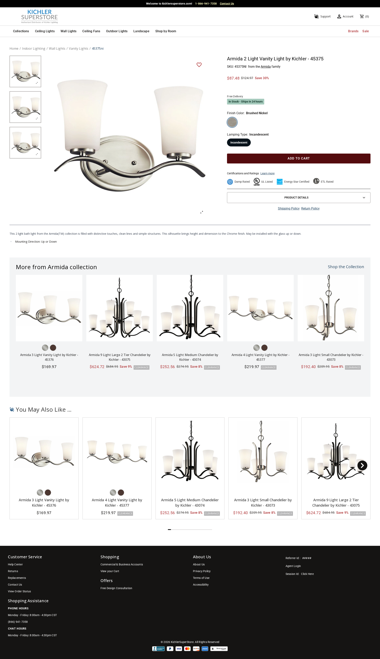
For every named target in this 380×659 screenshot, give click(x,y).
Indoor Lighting (33, 48)
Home (14, 48)
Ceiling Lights (45, 31)
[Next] (362, 465)
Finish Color (235, 113)
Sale (365, 31)
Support (325, 16)
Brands (353, 31)
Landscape (141, 31)
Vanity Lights (78, 48)
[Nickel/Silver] (45, 348)
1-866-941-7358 (206, 3)
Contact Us (227, 3)
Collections (21, 31)
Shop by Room (165, 31)
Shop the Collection (346, 266)
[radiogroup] (298, 122)
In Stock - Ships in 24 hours (246, 101)
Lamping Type (237, 134)
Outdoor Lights (116, 31)
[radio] (232, 122)
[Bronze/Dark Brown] (53, 348)
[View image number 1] (25, 71)
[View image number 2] (25, 107)
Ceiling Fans (91, 31)
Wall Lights (69, 31)
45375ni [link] (98, 48)
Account (348, 16)
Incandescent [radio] (238, 142)
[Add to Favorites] (199, 64)
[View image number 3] (25, 143)
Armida (266, 66)
